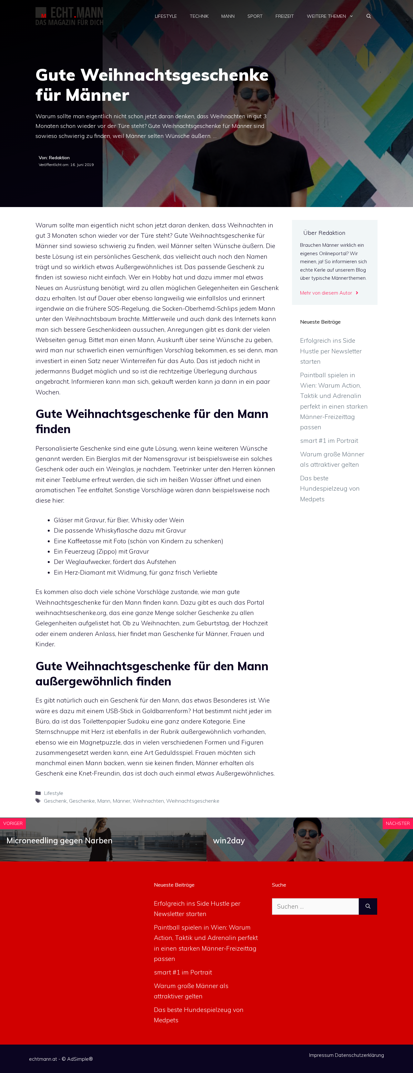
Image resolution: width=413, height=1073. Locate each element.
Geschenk (55, 800)
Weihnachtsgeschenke (192, 800)
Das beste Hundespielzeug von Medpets (330, 488)
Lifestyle (166, 16)
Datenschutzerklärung (359, 1055)
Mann (228, 16)
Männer (121, 800)
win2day (229, 840)
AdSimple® (80, 1059)
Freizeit (285, 16)
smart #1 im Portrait (329, 440)
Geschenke (82, 800)
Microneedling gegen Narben (59, 840)
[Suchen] (368, 906)
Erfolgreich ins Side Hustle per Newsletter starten (331, 351)
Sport (255, 16)
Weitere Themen (326, 16)
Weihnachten (148, 800)
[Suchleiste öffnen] (369, 16)
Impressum (321, 1055)
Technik (199, 16)
